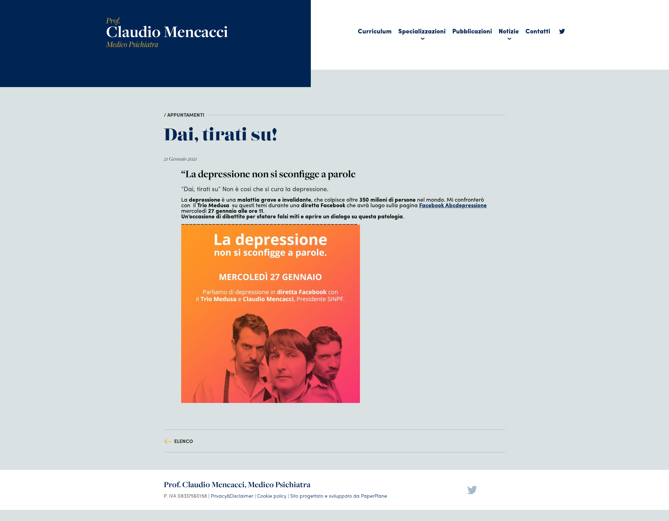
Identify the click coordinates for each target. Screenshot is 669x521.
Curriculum (375, 30)
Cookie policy (271, 495)
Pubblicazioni (472, 30)
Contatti (537, 30)
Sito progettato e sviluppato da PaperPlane (338, 495)
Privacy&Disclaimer (232, 495)
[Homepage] (167, 20)
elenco (183, 440)
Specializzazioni (422, 30)
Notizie (509, 30)
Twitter (562, 33)
